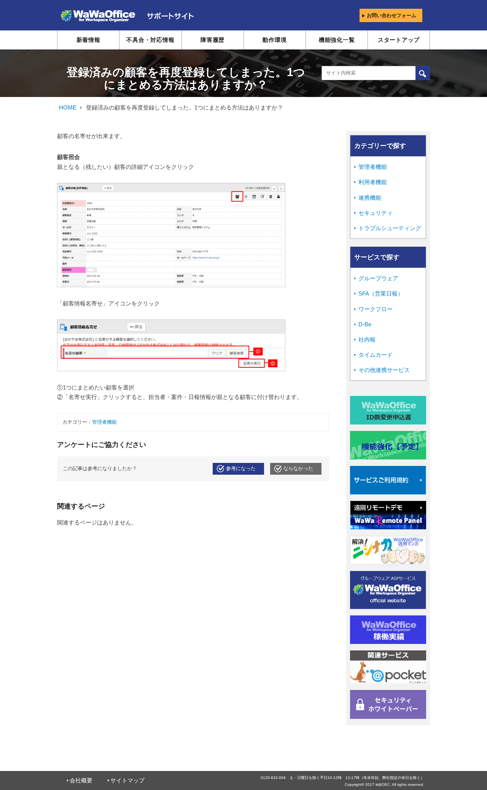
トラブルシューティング (389, 228)
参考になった (241, 468)
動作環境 (274, 40)
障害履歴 (212, 40)
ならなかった (298, 468)
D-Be (364, 324)
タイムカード (375, 354)
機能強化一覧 (337, 40)
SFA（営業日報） (380, 293)
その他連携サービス (384, 370)
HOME (67, 107)
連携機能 (369, 197)
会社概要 (81, 780)
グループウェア (378, 278)
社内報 (367, 339)
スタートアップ (399, 40)
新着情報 (88, 40)
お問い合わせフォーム (391, 15)
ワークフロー (375, 309)
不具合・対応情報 (150, 40)
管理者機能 (104, 422)
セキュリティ (375, 213)
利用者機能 (372, 182)
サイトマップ (127, 780)
